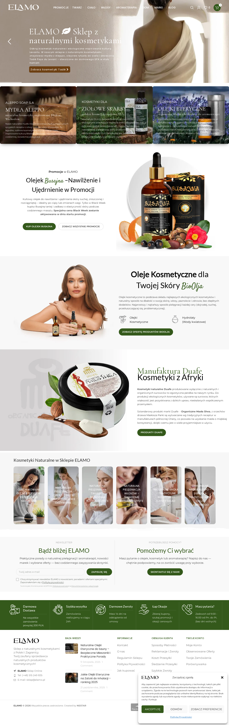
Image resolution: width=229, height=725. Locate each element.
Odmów (176, 709)
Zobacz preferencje (206, 709)
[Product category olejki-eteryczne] (29, 495)
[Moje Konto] (198, 7)
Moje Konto (194, 645)
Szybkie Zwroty (162, 670)
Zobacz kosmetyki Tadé (49, 69)
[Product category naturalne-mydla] (166, 495)
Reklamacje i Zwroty (165, 651)
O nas (121, 651)
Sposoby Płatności (164, 645)
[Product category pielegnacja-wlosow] (131, 495)
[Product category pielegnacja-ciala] (63, 495)
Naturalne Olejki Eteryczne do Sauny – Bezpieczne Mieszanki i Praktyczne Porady (95, 651)
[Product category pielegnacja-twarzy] (97, 495)
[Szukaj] (192, 7)
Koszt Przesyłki (162, 658)
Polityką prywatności (53, 582)
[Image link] (26, 640)
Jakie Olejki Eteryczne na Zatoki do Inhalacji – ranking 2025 (96, 678)
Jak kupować (126, 670)
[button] (222, 677)
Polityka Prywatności (181, 717)
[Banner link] (38, 115)
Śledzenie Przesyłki (164, 664)
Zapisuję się (99, 572)
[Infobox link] (28, 616)
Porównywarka (196, 664)
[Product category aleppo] (200, 495)
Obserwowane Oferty (200, 651)
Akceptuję (152, 709)
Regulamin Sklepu (129, 658)
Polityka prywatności (60, 586)
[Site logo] (23, 7)
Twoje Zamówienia (198, 658)
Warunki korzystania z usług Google (85, 586)
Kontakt (122, 645)
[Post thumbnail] (71, 655)
